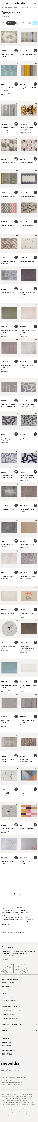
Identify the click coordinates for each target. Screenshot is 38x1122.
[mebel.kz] (19, 2)
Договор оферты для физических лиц (13, 1077)
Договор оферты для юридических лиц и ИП (15, 1080)
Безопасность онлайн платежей (11, 1084)
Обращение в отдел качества (11, 997)
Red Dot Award (6, 1042)
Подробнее (5, 959)
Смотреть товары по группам (12, 932)
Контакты (4, 993)
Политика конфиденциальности (11, 1082)
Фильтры (12, 22)
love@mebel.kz (6, 986)
